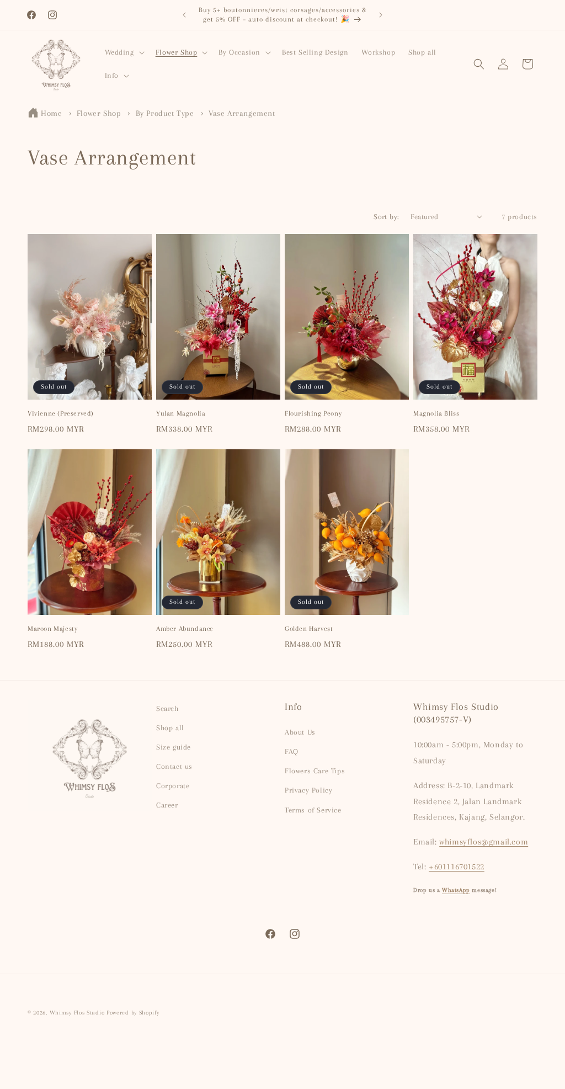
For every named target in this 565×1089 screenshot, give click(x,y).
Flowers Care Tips (315, 771)
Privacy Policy (308, 790)
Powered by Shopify (132, 1012)
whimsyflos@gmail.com (483, 842)
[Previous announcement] (184, 14)
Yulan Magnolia (180, 413)
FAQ (292, 751)
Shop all (170, 728)
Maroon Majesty (52, 629)
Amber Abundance (185, 629)
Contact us (174, 766)
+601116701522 (456, 867)
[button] (123, 52)
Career (167, 805)
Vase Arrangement (242, 113)
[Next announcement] (381, 14)
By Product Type (166, 113)
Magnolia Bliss (436, 413)
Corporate (172, 786)
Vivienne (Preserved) (61, 413)
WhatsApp (456, 890)
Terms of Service (313, 810)
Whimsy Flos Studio (77, 1012)
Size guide (173, 747)
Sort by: (386, 217)
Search (167, 708)
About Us (300, 732)
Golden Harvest (309, 629)
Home (51, 113)
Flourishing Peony (313, 413)
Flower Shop (100, 113)
